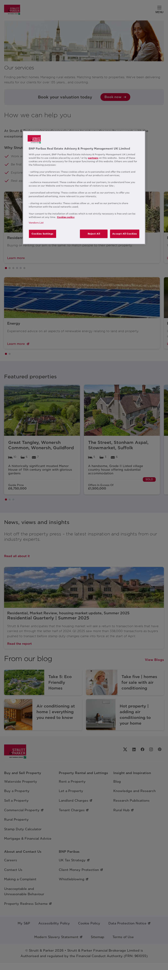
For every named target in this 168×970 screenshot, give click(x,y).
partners (93, 157)
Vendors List (36, 222)
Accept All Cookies (124, 233)
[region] (84, 188)
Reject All (94, 233)
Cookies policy (66, 217)
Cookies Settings (42, 233)
